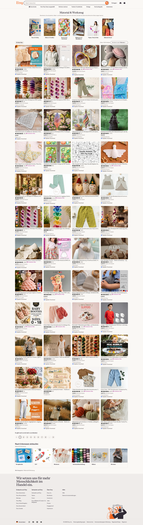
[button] (20, 522)
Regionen (124, 522)
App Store (21, 514)
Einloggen (114, 3)
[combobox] (64, 3)
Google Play (34, 514)
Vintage (88, 6)
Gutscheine (109, 6)
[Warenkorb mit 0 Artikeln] (124, 3)
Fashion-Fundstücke (77, 6)
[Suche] (107, 3)
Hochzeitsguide (98, 6)
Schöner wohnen (63, 6)
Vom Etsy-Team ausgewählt (47, 6)
